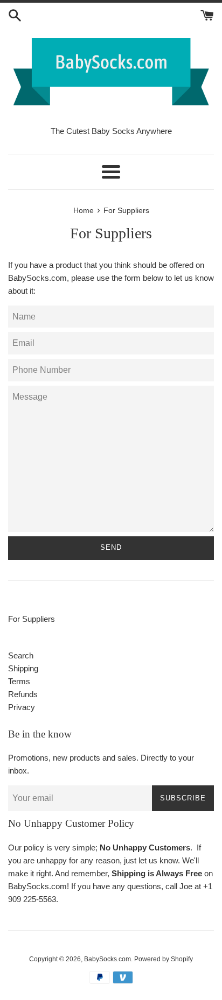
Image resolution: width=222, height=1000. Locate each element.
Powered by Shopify (163, 959)
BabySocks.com (107, 959)
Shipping (23, 668)
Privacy (21, 707)
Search (20, 655)
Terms (19, 681)
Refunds (23, 694)
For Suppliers (31, 618)
